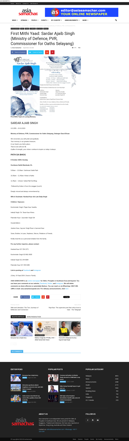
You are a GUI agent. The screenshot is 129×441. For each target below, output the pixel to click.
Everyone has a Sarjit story (18, 338)
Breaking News (91, 391)
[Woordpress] (93, 420)
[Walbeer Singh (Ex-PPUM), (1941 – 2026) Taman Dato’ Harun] (46, 328)
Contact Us (25, 3)
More (85, 20)
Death (22, 28)
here (66, 289)
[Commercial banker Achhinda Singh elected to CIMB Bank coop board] (53, 377)
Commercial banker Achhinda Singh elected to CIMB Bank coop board (70, 377)
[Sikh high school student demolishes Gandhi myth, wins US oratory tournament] (53, 398)
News (14, 20)
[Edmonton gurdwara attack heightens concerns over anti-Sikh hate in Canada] (16, 387)
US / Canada (90, 400)
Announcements (71, 20)
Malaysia (46, 28)
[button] (115, 20)
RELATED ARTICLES (18, 317)
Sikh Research (34, 3)
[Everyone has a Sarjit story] (22, 328)
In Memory (32, 28)
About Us (18, 3)
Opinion (24, 20)
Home (12, 3)
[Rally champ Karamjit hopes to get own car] (53, 388)
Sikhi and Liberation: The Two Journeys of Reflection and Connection (24, 309)
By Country (55, 20)
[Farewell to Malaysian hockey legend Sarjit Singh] (70, 328)
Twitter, (50, 283)
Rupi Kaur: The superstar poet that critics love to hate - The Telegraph (65, 309)
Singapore (89, 397)
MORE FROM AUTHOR (34, 317)
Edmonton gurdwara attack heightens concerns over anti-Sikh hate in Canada (32, 387)
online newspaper (33, 281)
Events (44, 20)
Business (62, 381)
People (34, 20)
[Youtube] (98, 420)
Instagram (37, 270)
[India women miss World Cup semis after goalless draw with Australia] (16, 398)
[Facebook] (88, 420)
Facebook (26, 270)
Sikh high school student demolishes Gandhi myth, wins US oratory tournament (70, 398)
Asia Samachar (16, 47)
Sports (13, 335)
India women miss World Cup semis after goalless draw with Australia (31, 398)
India (87, 394)
